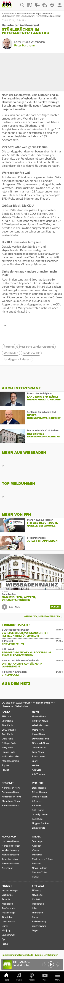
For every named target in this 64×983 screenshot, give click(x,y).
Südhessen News (10, 806)
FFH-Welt (38, 886)
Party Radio (7, 748)
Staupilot (37, 3)
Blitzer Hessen (39, 792)
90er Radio (7, 725)
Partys (5, 944)
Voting (35, 877)
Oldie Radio (7, 739)
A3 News (36, 801)
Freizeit (7, 886)
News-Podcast (39, 868)
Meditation (7, 904)
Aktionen (36, 846)
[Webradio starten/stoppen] (51, 964)
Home (6, 980)
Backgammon (8, 935)
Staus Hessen (39, 788)
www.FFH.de (23, 703)
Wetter (44, 3)
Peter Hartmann (24, 45)
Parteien (9, 346)
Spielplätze (7, 895)
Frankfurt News (40, 721)
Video (44, 980)
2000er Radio (9, 730)
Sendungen (37, 841)
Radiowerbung (39, 922)
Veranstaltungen (10, 890)
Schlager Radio (9, 743)
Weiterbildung (39, 926)
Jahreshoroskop (10, 859)
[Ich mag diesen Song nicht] (58, 964)
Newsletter (37, 895)
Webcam (52, 3)
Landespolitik (31, 353)
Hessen (6, 706)
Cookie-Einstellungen (46, 955)
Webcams (37, 855)
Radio (6, 712)
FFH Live (6, 716)
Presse (35, 917)
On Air (36, 837)
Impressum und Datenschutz (17, 955)
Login (35, 930)
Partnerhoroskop (10, 864)
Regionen (8, 783)
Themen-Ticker (15, 625)
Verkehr (38, 783)
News (35, 712)
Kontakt (36, 899)
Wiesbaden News (41, 725)
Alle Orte (36, 770)
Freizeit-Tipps (8, 913)
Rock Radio (7, 734)
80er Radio (7, 721)
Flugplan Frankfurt (41, 823)
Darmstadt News (40, 739)
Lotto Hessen (8, 922)
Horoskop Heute (10, 841)
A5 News (36, 806)
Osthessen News (10, 792)
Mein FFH (59, 3)
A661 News (38, 810)
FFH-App (36, 890)
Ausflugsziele (8, 908)
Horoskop (9, 837)
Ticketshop (7, 917)
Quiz (4, 939)
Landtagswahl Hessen (17, 359)
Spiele (5, 926)
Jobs (34, 908)
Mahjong (6, 930)
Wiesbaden (11, 353)
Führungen (37, 913)
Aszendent (7, 868)
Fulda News (38, 752)
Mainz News (38, 730)
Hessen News (39, 716)
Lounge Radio (8, 752)
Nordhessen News (11, 788)
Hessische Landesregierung (36, 346)
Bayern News (39, 756)
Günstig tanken (39, 814)
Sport (35, 761)
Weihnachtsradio (10, 756)
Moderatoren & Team (42, 859)
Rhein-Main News (11, 801)
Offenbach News (40, 743)
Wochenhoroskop (10, 850)
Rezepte (6, 899)
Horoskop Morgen (11, 846)
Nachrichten (8, 14)
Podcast (32, 980)
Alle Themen (38, 774)
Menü (57, 980)
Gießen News (39, 748)
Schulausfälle (38, 828)
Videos (35, 850)
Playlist (29, 3)
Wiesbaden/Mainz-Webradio (42, 616)
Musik (19, 980)
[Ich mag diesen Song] (44, 964)
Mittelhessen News (11, 797)
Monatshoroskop (10, 855)
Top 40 (5, 765)
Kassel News (38, 734)
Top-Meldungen (44, 14)
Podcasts (36, 864)
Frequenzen (38, 904)
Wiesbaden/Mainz (26, 14)
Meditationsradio (10, 761)
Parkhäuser (37, 819)
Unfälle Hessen (39, 797)
